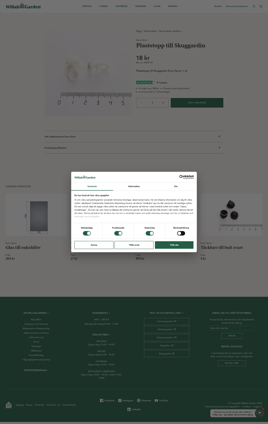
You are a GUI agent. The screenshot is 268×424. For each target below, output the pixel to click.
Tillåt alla (174, 245)
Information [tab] (134, 186)
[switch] (118, 233)
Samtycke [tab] (92, 186)
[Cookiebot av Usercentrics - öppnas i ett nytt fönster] (181, 177)
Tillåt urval (134, 245)
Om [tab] (176, 186)
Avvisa (94, 245)
